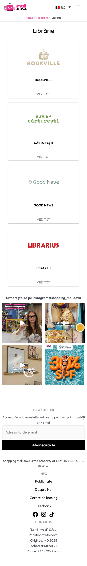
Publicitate (43, 481)
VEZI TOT (43, 94)
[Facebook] (35, 514)
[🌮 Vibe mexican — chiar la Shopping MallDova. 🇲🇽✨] (65, 323)
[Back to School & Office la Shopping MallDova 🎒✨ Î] (22, 365)
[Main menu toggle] (78, 7)
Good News (43, 205)
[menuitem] (63, 7)
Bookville (43, 80)
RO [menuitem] (63, 7)
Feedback (43, 506)
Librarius (43, 268)
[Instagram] (43, 514)
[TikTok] (52, 514)
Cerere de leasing (44, 497)
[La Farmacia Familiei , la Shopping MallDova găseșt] (65, 365)
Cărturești (43, 143)
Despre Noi (43, 489)
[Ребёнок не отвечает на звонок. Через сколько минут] (22, 323)
